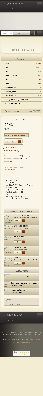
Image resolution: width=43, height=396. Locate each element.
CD (23, 67)
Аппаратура (23, 87)
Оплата (9, 302)
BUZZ (12, 161)
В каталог (10, 120)
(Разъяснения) (9, 169)
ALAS (7, 128)
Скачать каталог (23, 111)
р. (17, 221)
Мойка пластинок (13, 103)
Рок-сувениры (23, 95)
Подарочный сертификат (16, 99)
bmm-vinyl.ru (35, 339)
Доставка (9, 299)
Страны (23, 79)
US (12, 164)
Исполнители (23, 75)
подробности (11, 150)
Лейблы (23, 83)
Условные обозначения (15, 304)
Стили (23, 71)
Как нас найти (9, 9)
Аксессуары (23, 91)
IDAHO (22, 120)
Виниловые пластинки (21, 342)
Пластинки (23, 63)
